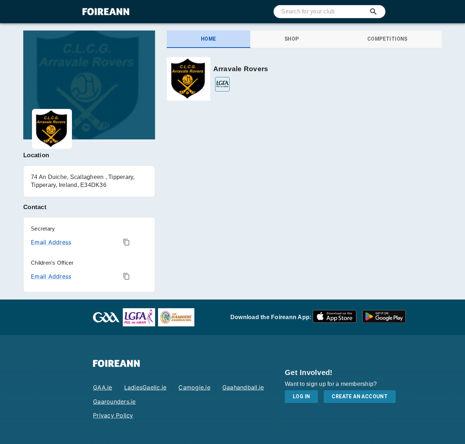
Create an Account (360, 396)
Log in (301, 396)
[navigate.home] (106, 11)
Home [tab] (208, 39)
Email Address (51, 242)
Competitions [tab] (387, 39)
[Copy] (126, 242)
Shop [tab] (291, 39)
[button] (334, 317)
